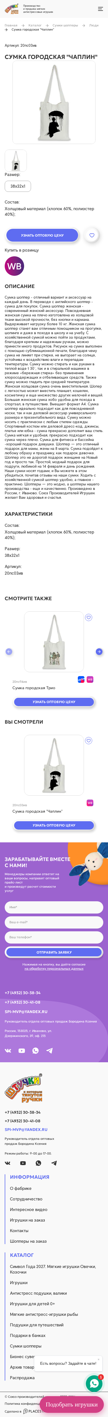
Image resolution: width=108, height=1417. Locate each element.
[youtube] (22, 1051)
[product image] (54, 102)
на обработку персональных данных (54, 969)
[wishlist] (88, 617)
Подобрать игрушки (72, 1404)
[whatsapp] (35, 1051)
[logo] (54, 1088)
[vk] (8, 1051)
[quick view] (54, 641)
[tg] (49, 1051)
